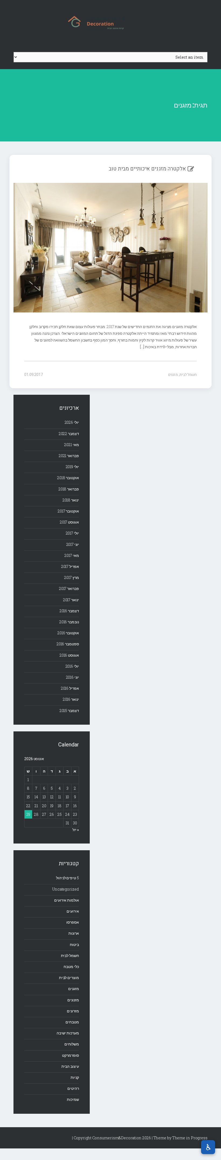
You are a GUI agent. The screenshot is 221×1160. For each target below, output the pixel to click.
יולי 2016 (72, 666)
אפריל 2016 (70, 688)
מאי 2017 (71, 555)
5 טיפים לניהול (67, 877)
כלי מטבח (71, 966)
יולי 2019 (72, 466)
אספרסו (72, 922)
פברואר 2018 (68, 489)
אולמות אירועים (66, 900)
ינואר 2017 (71, 599)
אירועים (73, 911)
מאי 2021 (71, 444)
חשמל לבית (188, 375)
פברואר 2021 (69, 455)
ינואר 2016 (71, 699)
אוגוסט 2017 (69, 522)
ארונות (73, 933)
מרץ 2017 (71, 577)
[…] (142, 346)
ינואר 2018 (71, 500)
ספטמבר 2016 (68, 643)
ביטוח (74, 944)
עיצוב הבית (70, 1066)
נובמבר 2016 (69, 621)
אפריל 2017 (70, 566)
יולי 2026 (72, 422)
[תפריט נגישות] (208, 1147)
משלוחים (71, 1044)
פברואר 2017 (69, 588)
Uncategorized (65, 889)
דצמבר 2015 (69, 710)
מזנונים (73, 999)
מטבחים (72, 1021)
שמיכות (73, 1099)
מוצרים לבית (69, 977)
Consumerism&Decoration (110, 22)
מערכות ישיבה (68, 1033)
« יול (75, 830)
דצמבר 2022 (69, 433)
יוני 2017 (72, 544)
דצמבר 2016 (69, 610)
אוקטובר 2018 (68, 477)
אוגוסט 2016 (69, 655)
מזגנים (173, 375)
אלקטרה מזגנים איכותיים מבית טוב (147, 169)
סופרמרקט (70, 1055)
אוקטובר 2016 (68, 632)
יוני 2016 (72, 677)
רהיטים (73, 1088)
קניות (75, 1077)
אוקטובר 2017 (68, 511)
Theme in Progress (190, 1137)
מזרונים (73, 1010)
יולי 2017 (72, 533)
